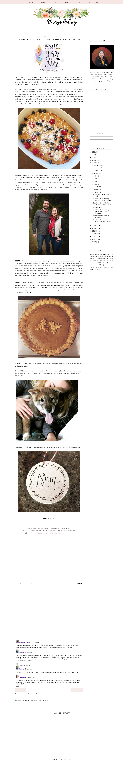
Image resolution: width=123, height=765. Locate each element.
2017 (94, 163)
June (96, 178)
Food (67, 2)
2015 (94, 228)
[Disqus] (49, 614)
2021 (94, 152)
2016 (94, 225)
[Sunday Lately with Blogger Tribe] (49, 579)
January (97, 192)
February (97, 189)
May (95, 181)
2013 (94, 233)
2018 (94, 160)
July (95, 176)
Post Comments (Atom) (32, 694)
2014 (94, 231)
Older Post (20, 690)
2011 (94, 239)
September (98, 173)
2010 (94, 242)
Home (31, 2)
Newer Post (77, 690)
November (97, 168)
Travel (55, 2)
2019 (94, 157)
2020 (94, 154)
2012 (94, 236)
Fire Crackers (97, 207)
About (43, 2)
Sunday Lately (27, 584)
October (97, 170)
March (96, 187)
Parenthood (93, 2)
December (97, 165)
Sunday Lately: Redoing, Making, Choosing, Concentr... (101, 211)
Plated (56, 96)
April (96, 184)
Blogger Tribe (65, 528)
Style (79, 2)
